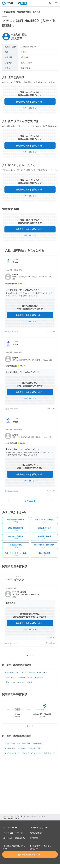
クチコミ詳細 (51, 331)
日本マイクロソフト (12, 672)
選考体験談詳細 (50, 643)
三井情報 (32, 748)
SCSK (24, 672)
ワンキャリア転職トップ (10, 816)
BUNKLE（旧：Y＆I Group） (15, 748)
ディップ (25, 753)
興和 (39, 748)
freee (28, 816)
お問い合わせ (36, 832)
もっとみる (30, 500)
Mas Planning (38, 743)
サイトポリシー (10, 827)
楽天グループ (42, 672)
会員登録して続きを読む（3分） (30, 101)
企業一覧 (22, 816)
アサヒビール (10, 743)
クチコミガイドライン (13, 832)
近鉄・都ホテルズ (23, 743)
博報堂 (29, 682)
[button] (30, 301)
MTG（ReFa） (36, 753)
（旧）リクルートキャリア (15, 682)
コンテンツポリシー (39, 827)
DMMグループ (10, 677)
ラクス (29, 677)
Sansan (32, 672)
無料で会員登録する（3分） (30, 854)
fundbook (21, 677)
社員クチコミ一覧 (38, 816)
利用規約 (34, 838)
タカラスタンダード (12, 753)
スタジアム (39, 677)
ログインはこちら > (30, 108)
